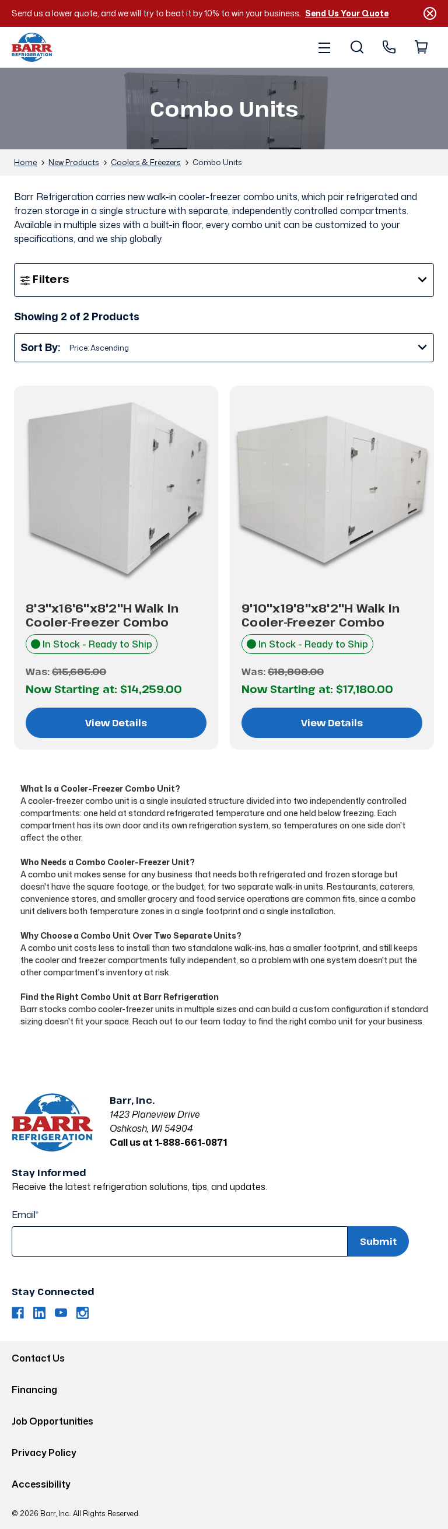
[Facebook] (18, 1313)
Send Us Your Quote (346, 13)
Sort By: (40, 347)
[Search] (356, 47)
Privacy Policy (44, 1452)
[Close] (430, 13)
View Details (116, 722)
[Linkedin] (39, 1313)
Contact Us (38, 1358)
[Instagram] (82, 1313)
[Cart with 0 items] (420, 47)
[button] (224, 280)
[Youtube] (61, 1313)
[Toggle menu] (324, 47)
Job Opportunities (52, 1421)
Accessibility (41, 1484)
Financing (34, 1389)
